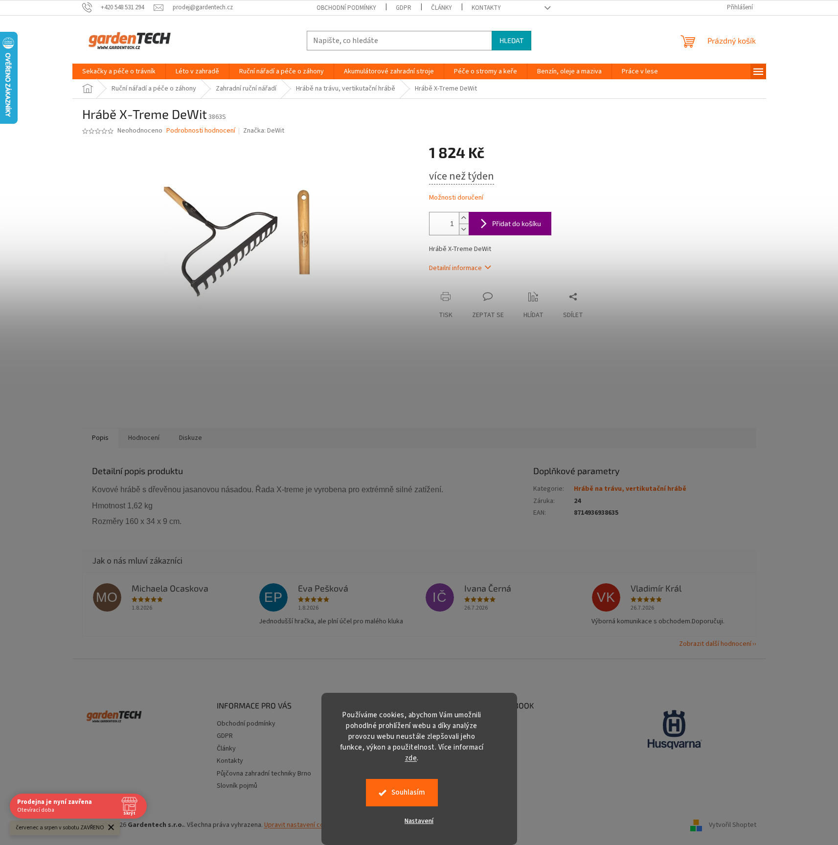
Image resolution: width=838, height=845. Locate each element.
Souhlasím (408, 792)
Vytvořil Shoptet (732, 825)
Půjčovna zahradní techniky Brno (264, 773)
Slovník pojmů (237, 786)
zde (411, 758)
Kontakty (486, 7)
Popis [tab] (100, 438)
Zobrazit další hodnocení (715, 644)
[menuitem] (118, 71)
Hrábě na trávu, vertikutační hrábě (630, 489)
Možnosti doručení (456, 198)
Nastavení (419, 821)
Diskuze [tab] (190, 438)
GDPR (403, 7)
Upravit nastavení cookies (302, 825)
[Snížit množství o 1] (464, 229)
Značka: (263, 131)
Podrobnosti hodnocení (200, 131)
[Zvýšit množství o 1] (464, 218)
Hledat (511, 40)
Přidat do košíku (516, 223)
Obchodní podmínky (346, 7)
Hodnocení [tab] (143, 438)
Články (441, 7)
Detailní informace (455, 268)
